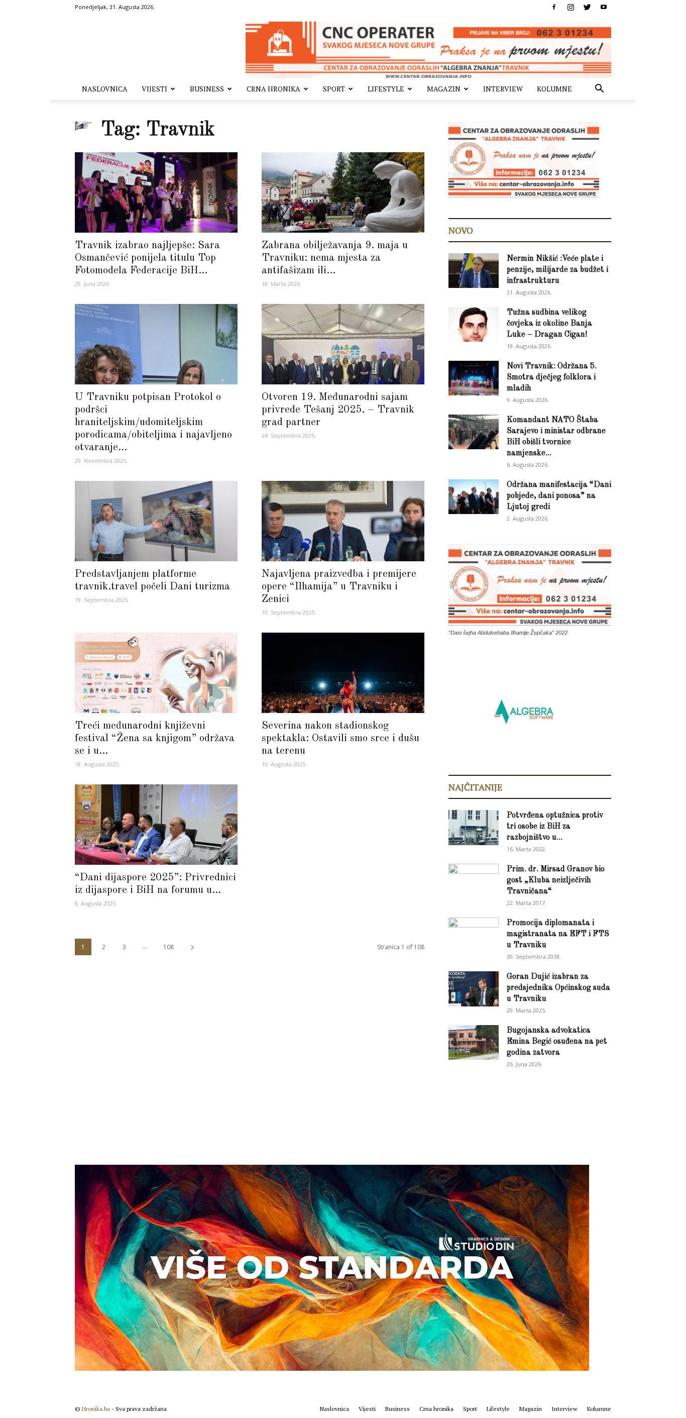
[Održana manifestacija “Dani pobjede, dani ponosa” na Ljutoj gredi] (473, 496)
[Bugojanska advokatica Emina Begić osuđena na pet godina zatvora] (473, 1042)
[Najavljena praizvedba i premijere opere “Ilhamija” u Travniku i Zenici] (343, 521)
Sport (334, 88)
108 (168, 947)
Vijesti (154, 88)
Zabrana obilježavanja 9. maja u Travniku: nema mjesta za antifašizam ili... (335, 258)
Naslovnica (105, 88)
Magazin (444, 88)
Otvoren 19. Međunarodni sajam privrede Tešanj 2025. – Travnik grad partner (338, 410)
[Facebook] (553, 7)
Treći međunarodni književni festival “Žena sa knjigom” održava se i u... (155, 738)
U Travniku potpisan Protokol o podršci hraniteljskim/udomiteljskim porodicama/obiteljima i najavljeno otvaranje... (153, 422)
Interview (503, 88)
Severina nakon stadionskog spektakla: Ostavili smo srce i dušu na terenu (340, 738)
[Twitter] (587, 7)
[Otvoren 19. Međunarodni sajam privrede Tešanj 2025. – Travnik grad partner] (343, 344)
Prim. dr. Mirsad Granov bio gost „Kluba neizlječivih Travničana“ (556, 880)
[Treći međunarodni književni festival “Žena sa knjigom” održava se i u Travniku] (156, 673)
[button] (599, 89)
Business (207, 88)
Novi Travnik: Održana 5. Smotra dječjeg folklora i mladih (552, 377)
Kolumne (554, 88)
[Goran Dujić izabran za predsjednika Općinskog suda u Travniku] (473, 988)
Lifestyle (386, 88)
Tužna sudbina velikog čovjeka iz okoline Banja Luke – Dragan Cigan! (549, 324)
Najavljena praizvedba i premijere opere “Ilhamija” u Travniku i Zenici (339, 586)
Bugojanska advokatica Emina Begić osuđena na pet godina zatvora (557, 1042)
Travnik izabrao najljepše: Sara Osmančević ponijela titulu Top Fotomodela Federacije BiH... (147, 258)
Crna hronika (273, 88)
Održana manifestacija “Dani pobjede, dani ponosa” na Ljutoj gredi (559, 496)
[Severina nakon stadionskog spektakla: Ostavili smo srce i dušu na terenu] (343, 673)
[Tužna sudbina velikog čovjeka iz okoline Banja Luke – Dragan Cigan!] (473, 324)
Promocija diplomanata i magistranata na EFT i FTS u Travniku (558, 934)
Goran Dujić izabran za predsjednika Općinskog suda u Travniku (558, 988)
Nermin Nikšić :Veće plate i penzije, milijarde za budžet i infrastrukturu (557, 270)
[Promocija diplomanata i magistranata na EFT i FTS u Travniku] (473, 934)
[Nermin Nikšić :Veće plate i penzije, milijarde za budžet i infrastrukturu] (473, 270)
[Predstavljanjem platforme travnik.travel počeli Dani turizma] (156, 521)
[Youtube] (603, 7)
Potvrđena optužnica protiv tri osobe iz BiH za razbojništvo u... (555, 827)
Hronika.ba (96, 1408)
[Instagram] (570, 7)
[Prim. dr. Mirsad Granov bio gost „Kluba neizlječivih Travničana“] (473, 879)
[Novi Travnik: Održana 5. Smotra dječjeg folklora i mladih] (473, 378)
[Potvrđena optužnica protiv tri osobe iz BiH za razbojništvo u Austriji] (473, 827)
